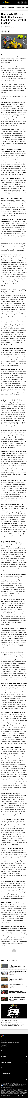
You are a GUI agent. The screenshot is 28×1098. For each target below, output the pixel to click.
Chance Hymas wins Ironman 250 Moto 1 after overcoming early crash (17, 998)
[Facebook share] (2, 31)
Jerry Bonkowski (6, 26)
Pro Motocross (11, 7)
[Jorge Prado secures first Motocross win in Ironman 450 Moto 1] (4, 986)
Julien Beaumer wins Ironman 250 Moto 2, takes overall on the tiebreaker (17, 972)
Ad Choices (16, 1084)
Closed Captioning (13, 1083)
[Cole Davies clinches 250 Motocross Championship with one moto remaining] (4, 992)
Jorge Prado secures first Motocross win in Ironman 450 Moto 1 (18, 985)
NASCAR (4, 7)
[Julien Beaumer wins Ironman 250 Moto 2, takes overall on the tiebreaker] (4, 973)
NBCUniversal (9, 1087)
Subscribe (4, 1045)
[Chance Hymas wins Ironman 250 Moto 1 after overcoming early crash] (4, 999)
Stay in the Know (5, 1040)
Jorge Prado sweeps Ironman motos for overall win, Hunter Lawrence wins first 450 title (17, 965)
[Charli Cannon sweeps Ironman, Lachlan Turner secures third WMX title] (4, 979)
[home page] (6, 2)
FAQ (18, 1083)
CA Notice (14, 1085)
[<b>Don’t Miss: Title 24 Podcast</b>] (14, 1011)
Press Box (11, 1084)
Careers (7, 1083)
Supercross (18, 7)
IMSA (23, 7)
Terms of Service (20, 1085)
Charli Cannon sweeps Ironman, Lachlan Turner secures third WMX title (16, 978)
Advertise (3, 1083)
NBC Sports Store (4, 1084)
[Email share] (9, 31)
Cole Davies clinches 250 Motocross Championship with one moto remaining (18, 991)
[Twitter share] (5, 31)
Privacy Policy (22, 1084)
